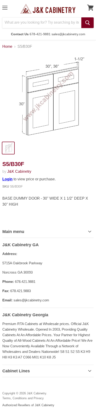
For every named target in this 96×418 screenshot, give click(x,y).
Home (7, 46)
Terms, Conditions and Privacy (23, 398)
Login (7, 179)
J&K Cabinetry (19, 171)
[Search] (87, 22)
